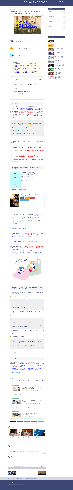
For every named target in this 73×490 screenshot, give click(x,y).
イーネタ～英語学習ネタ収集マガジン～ (36, 2)
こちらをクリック (15, 161)
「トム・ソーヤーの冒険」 (21, 189)
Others (57, 21)
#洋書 (13, 130)
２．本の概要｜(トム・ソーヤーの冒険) (26, 87)
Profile (36, 5)
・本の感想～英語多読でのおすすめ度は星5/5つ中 (22, 91)
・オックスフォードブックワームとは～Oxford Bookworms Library (25, 84)
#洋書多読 (16, 130)
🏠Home (24, 5)
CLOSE (40, 79)
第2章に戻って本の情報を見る (17, 372)
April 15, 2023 (31, 133)
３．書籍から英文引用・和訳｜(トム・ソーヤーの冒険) (27, 94)
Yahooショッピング (24, 199)
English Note (57, 16)
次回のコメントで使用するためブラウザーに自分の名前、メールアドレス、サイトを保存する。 (26, 466)
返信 (44, 453)
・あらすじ (15, 88)
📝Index (31, 5)
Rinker (24, 196)
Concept (43, 5)
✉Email (49, 5)
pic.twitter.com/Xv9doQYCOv (23, 130)
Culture (11, 9)
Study (57, 26)
